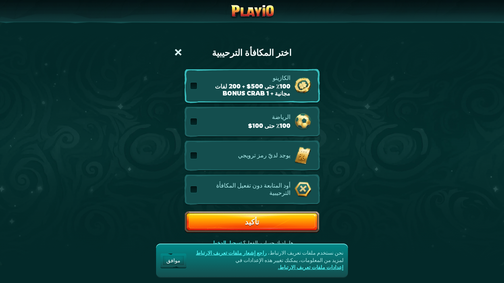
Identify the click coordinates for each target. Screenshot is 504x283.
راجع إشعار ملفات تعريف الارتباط (231, 253)
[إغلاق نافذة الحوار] (178, 52)
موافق (173, 260)
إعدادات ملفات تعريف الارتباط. (311, 267)
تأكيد (252, 221)
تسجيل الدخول (226, 243)
